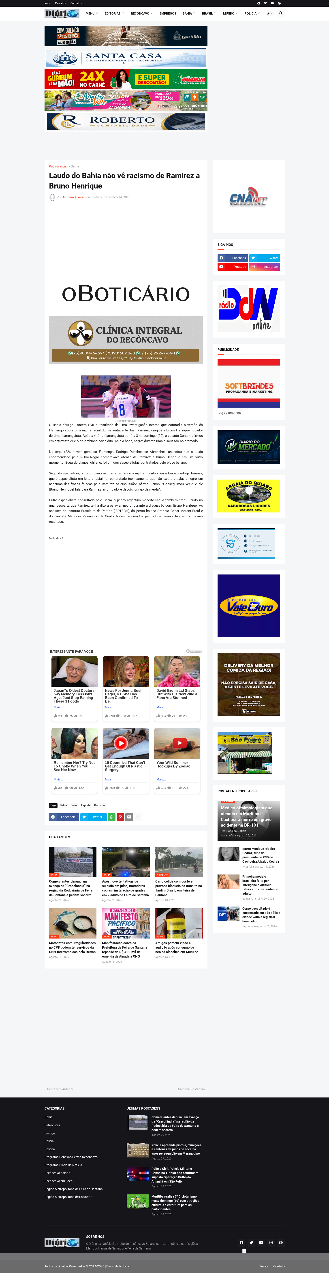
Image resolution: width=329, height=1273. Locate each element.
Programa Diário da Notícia (63, 1165)
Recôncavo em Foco (59, 1181)
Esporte (85, 805)
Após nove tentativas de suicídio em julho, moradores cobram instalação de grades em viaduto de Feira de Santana (125, 888)
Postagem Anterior (60, 1089)
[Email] (129, 817)
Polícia (49, 1141)
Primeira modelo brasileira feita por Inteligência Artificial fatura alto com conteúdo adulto (260, 885)
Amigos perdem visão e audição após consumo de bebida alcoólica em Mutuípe (176, 947)
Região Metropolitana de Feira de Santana (74, 1189)
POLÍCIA (250, 13)
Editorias (113, 13)
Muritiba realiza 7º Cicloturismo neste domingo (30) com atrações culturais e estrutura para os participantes (175, 1203)
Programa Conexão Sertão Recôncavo (71, 1157)
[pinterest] (279, 3)
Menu (90, 13)
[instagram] (271, 1243)
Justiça (50, 1133)
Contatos (76, 3)
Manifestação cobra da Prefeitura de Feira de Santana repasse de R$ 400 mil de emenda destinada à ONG (124, 950)
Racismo (99, 805)
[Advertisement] (126, 143)
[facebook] (258, 3)
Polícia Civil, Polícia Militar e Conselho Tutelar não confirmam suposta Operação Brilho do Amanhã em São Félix (175, 1175)
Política (50, 1149)
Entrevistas (52, 1125)
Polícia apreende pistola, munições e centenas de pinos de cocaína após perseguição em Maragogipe (176, 1149)
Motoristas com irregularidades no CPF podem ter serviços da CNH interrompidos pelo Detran (72, 947)
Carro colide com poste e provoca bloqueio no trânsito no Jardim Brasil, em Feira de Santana (178, 888)
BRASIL (207, 13)
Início (48, 3)
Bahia (75, 166)
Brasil (74, 805)
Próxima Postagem (191, 1089)
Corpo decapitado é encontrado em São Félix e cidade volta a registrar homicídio (261, 915)
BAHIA (187, 13)
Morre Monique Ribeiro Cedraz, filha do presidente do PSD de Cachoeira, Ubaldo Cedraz (260, 855)
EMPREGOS (168, 13)
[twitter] (265, 3)
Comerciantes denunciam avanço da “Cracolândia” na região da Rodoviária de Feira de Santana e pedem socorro (70, 888)
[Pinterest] (120, 817)
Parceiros (60, 3)
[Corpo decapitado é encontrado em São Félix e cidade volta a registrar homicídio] (228, 914)
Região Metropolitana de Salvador (68, 1197)
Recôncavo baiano (57, 1173)
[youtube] (272, 3)
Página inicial (58, 166)
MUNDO (228, 13)
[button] (270, 13)
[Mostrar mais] (138, 817)
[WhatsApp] (111, 817)
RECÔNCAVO (140, 13)
